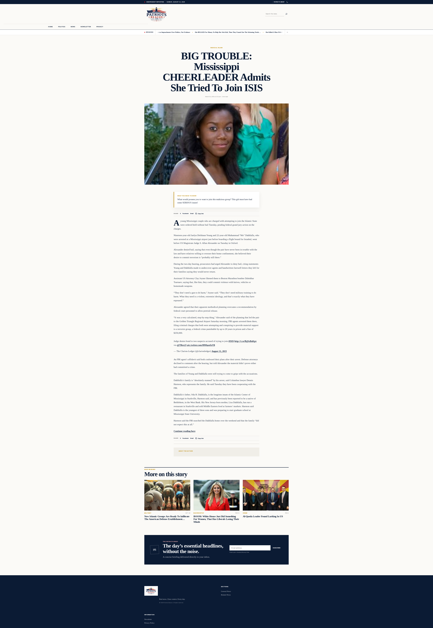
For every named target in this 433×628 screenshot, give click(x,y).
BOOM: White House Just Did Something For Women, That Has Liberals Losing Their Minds (216, 519)
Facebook (185, 213)
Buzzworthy (198, 513)
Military (147, 513)
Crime (245, 513)
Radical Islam (217, 47)
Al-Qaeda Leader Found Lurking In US (263, 516)
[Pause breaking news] (287, 32)
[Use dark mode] (287, 2)
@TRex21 (182, 345)
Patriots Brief (279, 2)
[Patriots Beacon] (156, 14)
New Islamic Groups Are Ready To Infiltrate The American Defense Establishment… (166, 517)
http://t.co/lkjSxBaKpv (245, 341)
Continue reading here (184, 431)
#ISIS (231, 341)
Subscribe (277, 548)
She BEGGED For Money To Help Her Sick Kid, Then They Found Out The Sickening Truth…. (206, 32)
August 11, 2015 (219, 351)
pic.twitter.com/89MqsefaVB (201, 345)
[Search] (286, 14)
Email (191, 213)
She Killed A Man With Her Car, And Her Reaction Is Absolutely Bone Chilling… (272, 32)
